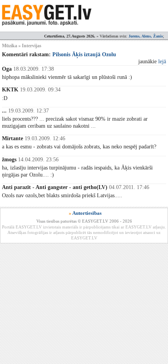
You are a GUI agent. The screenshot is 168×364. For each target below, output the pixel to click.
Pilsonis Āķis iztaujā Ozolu (84, 54)
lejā (162, 61)
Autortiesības (87, 213)
